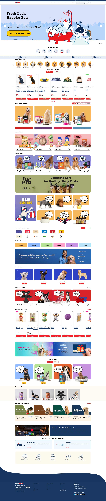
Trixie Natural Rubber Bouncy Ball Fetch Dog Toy (67, 326)
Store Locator (79, 0)
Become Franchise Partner (63, 490)
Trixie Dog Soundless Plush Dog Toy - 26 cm (56, 326)
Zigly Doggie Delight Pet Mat (55, 87)
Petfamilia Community (62, 489)
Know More (29, 447)
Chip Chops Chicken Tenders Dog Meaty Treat (32, 326)
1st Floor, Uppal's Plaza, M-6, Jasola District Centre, (81, 487)
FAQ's (47, 489)
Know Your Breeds (36, 489)
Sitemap (34, 490)
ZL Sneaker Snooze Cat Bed (78, 87)
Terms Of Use (48, 484)
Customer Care (76, 483)
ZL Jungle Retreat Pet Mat (66, 87)
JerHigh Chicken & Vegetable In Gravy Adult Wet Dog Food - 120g (44, 326)
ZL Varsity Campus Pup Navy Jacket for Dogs (20, 88)
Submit (28, 487)
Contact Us (87, 0)
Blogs (76, 0)
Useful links (62, 483)
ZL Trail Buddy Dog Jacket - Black (32, 87)
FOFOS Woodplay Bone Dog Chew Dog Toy (78, 326)
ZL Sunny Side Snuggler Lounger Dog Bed (44, 88)
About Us (61, 484)
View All (53, 101)
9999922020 (79, 486)
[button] (49, 3)
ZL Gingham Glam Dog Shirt (20, 325)
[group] (38, 51)
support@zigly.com (77, 484)
